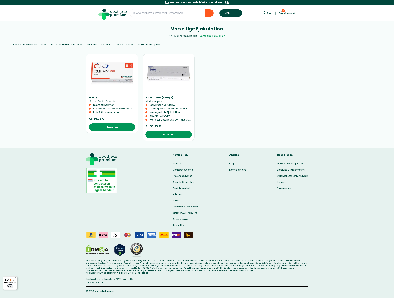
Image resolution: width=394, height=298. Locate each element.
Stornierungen (284, 188)
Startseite (178, 163)
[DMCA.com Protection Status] (97, 249)
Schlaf (176, 200)
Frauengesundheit (182, 175)
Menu (227, 13)
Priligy (93, 97)
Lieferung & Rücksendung (291, 169)
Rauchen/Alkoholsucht (185, 212)
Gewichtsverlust (181, 188)
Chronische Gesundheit (185, 206)
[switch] (10, 286)
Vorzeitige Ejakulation (212, 36)
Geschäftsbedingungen (290, 163)
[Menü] (15, 278)
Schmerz (177, 194)
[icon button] (275, 13)
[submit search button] (209, 13)
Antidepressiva (180, 219)
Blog (231, 163)
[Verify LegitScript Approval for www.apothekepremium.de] (119, 250)
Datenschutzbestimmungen (292, 175)
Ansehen (112, 127)
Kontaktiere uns (237, 169)
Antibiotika (178, 225)
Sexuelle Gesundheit (184, 182)
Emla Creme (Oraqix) (159, 97)
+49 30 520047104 (94, 282)
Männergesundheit (185, 36)
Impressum (283, 182)
